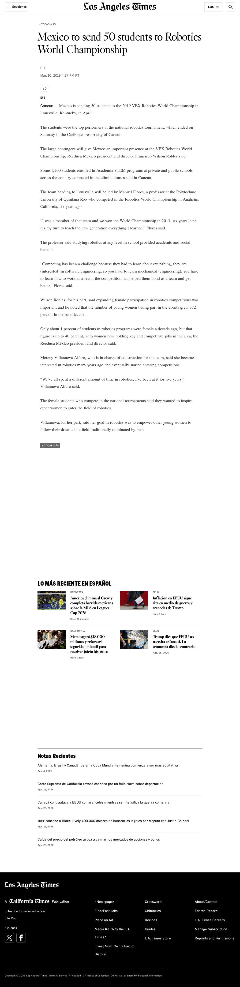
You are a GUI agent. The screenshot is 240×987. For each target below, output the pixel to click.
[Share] (45, 88)
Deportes (76, 592)
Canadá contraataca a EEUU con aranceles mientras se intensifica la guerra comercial (104, 802)
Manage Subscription (211, 929)
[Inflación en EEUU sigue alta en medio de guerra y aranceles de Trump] (134, 600)
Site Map (10, 918)
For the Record (206, 911)
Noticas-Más (47, 24)
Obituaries (153, 911)
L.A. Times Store (158, 938)
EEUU (156, 592)
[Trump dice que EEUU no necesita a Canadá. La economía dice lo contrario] (134, 639)
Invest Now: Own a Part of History (115, 950)
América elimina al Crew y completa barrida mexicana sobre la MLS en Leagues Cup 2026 (91, 605)
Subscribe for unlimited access (25, 911)
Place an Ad (104, 920)
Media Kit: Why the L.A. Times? (113, 933)
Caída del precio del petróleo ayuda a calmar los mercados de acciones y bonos (99, 839)
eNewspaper (104, 902)
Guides (150, 929)
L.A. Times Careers (210, 920)
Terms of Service (58, 976)
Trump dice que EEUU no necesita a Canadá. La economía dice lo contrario (174, 642)
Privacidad (75, 976)
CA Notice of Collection (96, 976)
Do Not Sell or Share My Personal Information (136, 976)
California (77, 631)
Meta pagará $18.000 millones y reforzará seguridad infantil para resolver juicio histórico (89, 644)
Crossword (153, 902)
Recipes (151, 920)
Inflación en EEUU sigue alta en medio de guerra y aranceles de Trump (172, 603)
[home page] (120, 6)
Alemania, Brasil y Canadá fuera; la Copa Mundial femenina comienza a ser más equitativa (108, 765)
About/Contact (206, 902)
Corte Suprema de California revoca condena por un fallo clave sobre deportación (100, 784)
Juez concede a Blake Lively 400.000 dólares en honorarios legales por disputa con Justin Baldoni (113, 821)
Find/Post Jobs (106, 911)
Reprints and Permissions (214, 938)
